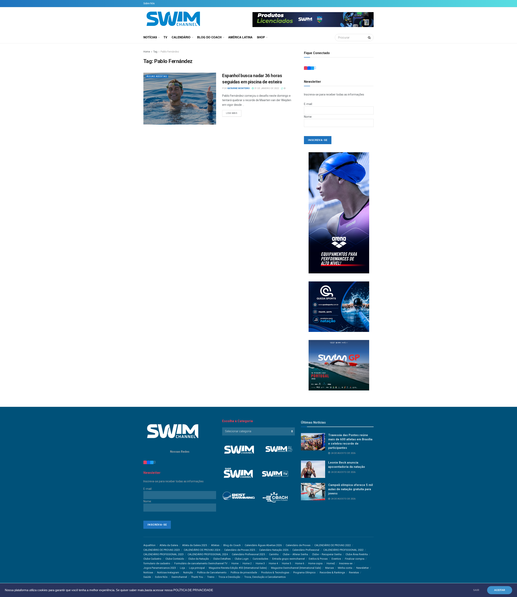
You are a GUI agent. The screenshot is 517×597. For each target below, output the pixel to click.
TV (165, 37)
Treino (210, 576)
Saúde (147, 576)
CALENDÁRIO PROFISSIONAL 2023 (163, 554)
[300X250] (339, 306)
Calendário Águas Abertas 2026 (263, 545)
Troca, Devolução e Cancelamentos (265, 576)
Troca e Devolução (229, 576)
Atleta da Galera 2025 (194, 545)
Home (146, 51)
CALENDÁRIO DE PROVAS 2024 (202, 549)
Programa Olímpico (304, 572)
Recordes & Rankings (332, 572)
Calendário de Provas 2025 (239, 549)
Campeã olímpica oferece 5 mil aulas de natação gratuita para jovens (350, 489)
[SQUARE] (339, 365)
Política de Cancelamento (212, 572)
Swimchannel (179, 576)
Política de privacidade (244, 572)
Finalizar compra (354, 558)
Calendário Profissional (305, 549)
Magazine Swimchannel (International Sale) (296, 567)
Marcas (329, 567)
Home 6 (299, 563)
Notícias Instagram (168, 572)
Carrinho (274, 554)
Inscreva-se (345, 563)
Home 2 (247, 563)
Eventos (336, 558)
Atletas (215, 545)
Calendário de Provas (298, 545)
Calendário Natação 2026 (273, 549)
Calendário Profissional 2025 (248, 554)
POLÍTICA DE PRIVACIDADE (193, 590)
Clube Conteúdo (174, 558)
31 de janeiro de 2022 (266, 88)
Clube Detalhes (222, 558)
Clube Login (242, 558)
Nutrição (188, 572)
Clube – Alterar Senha (295, 554)
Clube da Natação (198, 558)
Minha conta (345, 567)
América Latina (240, 37)
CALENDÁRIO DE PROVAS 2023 (161, 549)
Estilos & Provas (318, 558)
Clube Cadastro (152, 558)
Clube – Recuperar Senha (327, 554)
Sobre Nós (149, 3)
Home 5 (286, 563)
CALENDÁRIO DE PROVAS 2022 (332, 545)
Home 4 (273, 563)
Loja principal (197, 567)
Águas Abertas (157, 76)
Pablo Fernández (170, 51)
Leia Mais (231, 113)
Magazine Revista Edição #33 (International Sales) (238, 567)
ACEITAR (499, 590)
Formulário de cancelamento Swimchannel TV (200, 563)
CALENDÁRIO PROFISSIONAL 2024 (208, 554)
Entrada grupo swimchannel (288, 558)
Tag (155, 51)
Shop (261, 37)
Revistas (354, 572)
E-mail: (308, 104)
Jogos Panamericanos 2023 (159, 567)
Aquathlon (149, 545)
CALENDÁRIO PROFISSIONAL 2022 (343, 549)
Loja (182, 567)
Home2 (331, 563)
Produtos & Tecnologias (275, 572)
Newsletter (362, 567)
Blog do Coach (209, 37)
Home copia (315, 563)
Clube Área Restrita (357, 554)
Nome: (308, 116)
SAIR (476, 590)
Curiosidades (260, 558)
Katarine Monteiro (238, 88)
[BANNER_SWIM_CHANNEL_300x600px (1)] (339, 212)
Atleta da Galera (169, 545)
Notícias (150, 37)
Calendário (181, 37)
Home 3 (260, 563)
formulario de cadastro (156, 563)
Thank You (197, 576)
